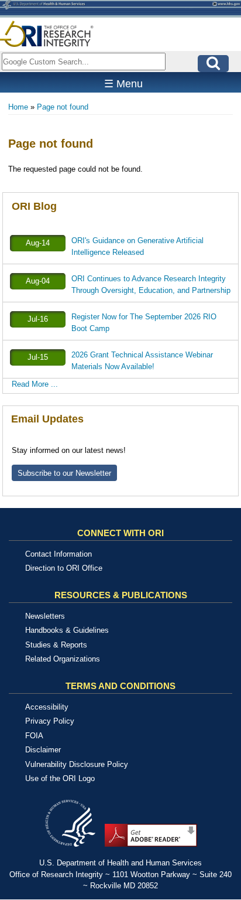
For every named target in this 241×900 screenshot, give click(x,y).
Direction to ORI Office (63, 568)
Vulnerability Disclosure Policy (76, 764)
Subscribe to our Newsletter (64, 473)
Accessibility (46, 707)
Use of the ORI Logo (60, 778)
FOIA (34, 735)
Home (18, 107)
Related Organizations (62, 658)
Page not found (62, 107)
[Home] (47, 34)
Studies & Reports (56, 644)
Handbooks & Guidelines (67, 630)
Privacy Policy (49, 721)
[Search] (213, 63)
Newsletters (45, 616)
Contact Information (58, 554)
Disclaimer (43, 749)
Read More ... (35, 384)
